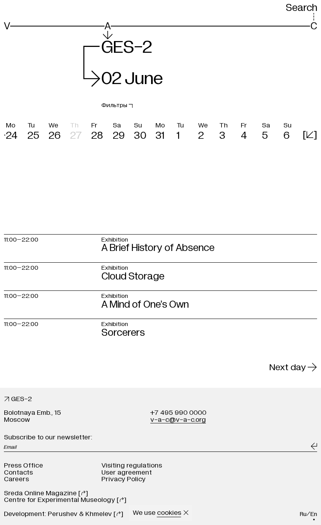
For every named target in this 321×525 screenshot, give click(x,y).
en (313, 514)
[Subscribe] (314, 447)
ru (303, 514)
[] (310, 135)
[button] (14, 130)
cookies (169, 512)
